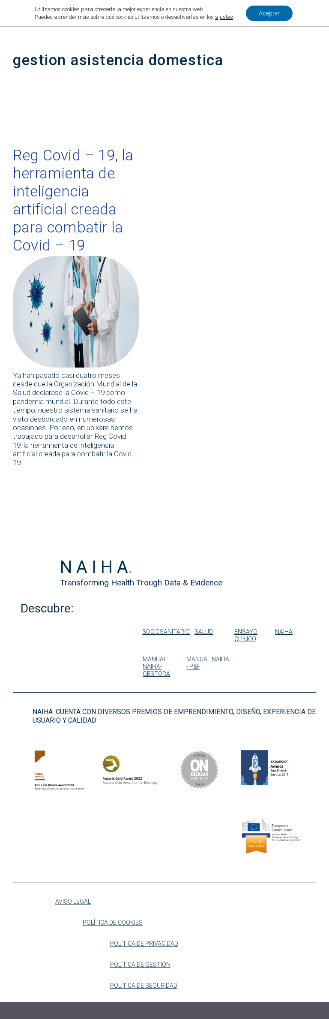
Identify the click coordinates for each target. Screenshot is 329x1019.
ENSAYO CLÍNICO (245, 635)
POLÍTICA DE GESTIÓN (140, 964)
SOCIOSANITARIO (166, 631)
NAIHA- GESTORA (156, 670)
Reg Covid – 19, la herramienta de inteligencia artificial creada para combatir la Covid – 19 (73, 200)
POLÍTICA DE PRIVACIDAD (144, 943)
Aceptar (269, 13)
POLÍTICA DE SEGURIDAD (143, 985)
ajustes (224, 17)
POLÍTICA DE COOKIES (113, 922)
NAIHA (284, 631)
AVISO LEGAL (73, 901)
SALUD (203, 631)
